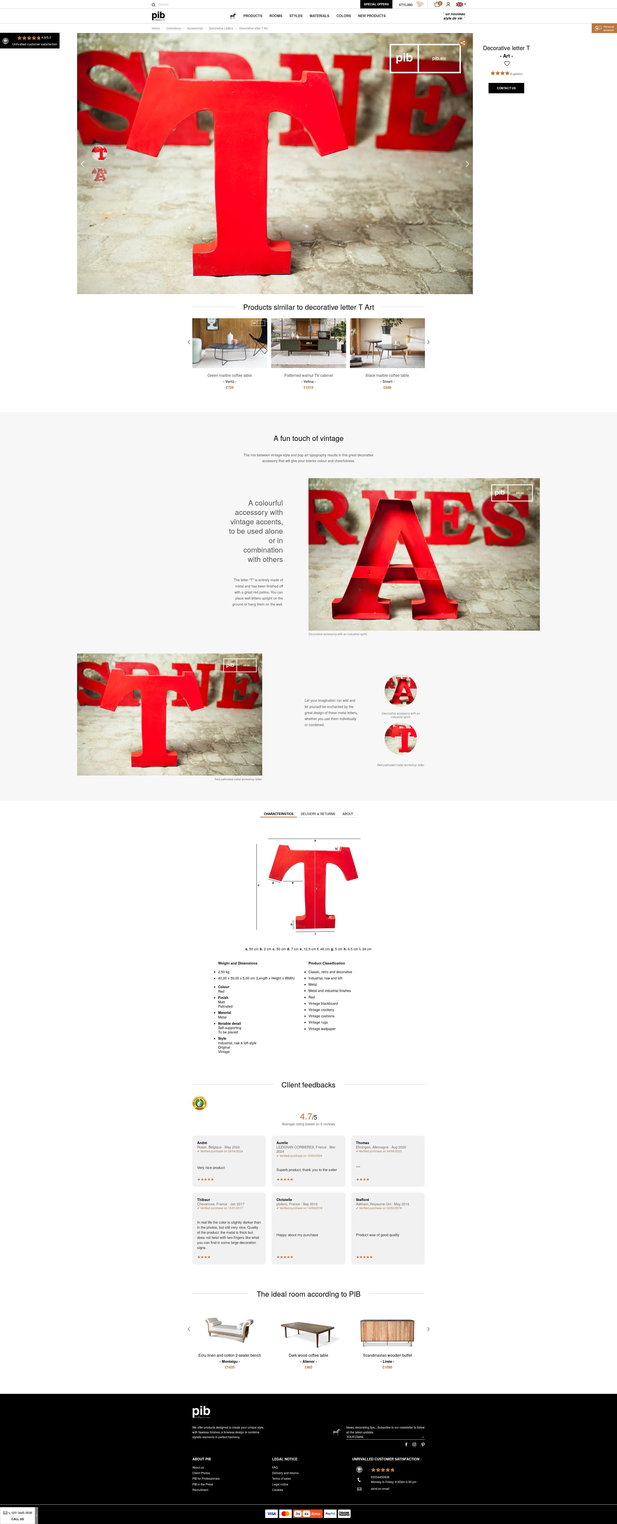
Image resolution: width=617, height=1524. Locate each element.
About (347, 813)
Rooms (275, 15)
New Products (372, 15)
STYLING (406, 4)
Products (252, 15)
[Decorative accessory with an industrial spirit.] (401, 690)
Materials (319, 15)
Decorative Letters (221, 28)
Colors (343, 15)
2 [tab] (99, 174)
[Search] (153, 5)
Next (467, 164)
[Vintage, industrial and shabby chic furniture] (162, 16)
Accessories (195, 28)
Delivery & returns (318, 813)
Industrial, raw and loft (325, 978)
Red (311, 997)
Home (156, 28)
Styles (295, 15)
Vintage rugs (318, 1022)
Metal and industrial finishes (329, 990)
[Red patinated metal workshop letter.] (401, 738)
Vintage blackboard (323, 1003)
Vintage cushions (321, 1015)
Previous (82, 164)
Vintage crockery (321, 1009)
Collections (173, 28)
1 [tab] (99, 153)
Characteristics (279, 813)
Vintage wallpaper (322, 1028)
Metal (312, 984)
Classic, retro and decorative (330, 971)
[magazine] (233, 15)
